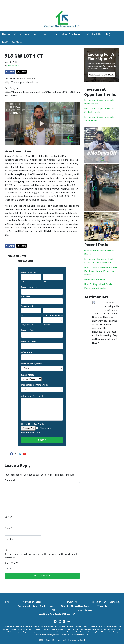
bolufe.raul (13, 65)
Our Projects (46, 605)
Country (46, 324)
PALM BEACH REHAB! (95, 279)
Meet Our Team (71, 34)
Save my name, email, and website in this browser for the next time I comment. (41, 555)
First (22, 281)
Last (44, 281)
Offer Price (27, 352)
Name (8, 517)
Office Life (102, 605)
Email (8, 528)
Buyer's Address (29, 287)
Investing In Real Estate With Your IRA (56, 614)
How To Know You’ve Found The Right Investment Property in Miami (100, 271)
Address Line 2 (27, 306)
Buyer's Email (28, 330)
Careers (17, 42)
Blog (5, 42)
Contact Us (94, 34)
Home (6, 34)
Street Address (26, 296)
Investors (49, 34)
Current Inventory (25, 34)
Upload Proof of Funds (32, 424)
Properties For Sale (27, 605)
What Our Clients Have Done (75, 605)
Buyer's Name (28, 272)
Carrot (82, 640)
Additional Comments (32, 396)
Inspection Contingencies (34, 385)
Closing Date (27, 375)
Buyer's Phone (28, 341)
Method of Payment (31, 363)
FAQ (108, 34)
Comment (10, 480)
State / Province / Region (53, 315)
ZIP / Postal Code (28, 324)
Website (9, 539)
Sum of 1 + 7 (11, 563)
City (22, 315)
